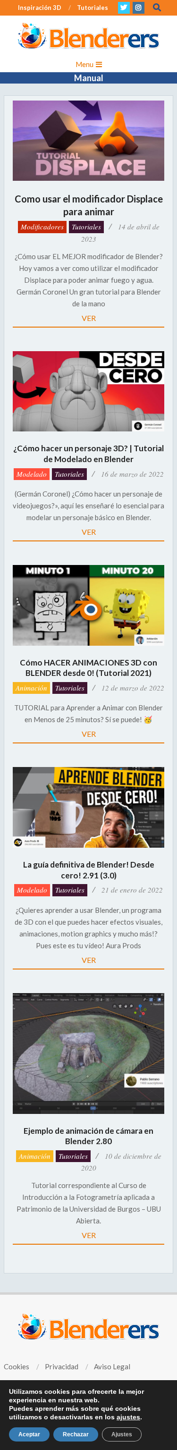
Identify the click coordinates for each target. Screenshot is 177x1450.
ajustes (128, 1417)
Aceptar (29, 1434)
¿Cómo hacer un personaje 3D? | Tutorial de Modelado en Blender (88, 453)
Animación (31, 687)
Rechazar (76, 1434)
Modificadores (42, 226)
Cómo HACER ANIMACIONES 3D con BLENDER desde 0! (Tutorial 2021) (88, 668)
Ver (89, 317)
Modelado (32, 474)
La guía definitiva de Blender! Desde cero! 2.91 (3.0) (88, 870)
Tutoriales (86, 226)
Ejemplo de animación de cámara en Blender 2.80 (88, 1136)
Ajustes (121, 1434)
